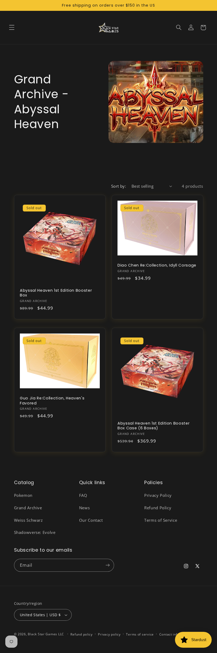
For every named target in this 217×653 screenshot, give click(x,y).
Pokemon (23, 495)
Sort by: (118, 186)
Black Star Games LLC (46, 634)
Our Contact (91, 520)
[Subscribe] (107, 565)
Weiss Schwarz (28, 520)
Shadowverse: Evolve (35, 532)
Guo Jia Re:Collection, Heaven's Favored (52, 401)
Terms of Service (160, 520)
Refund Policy (157, 507)
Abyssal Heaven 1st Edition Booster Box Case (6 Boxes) (153, 426)
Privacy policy (109, 634)
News (84, 507)
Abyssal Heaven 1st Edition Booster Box (56, 293)
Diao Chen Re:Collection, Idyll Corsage (156, 265)
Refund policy (81, 634)
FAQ (83, 495)
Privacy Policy (158, 495)
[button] (12, 27)
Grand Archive (28, 507)
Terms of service (140, 634)
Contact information (175, 634)
